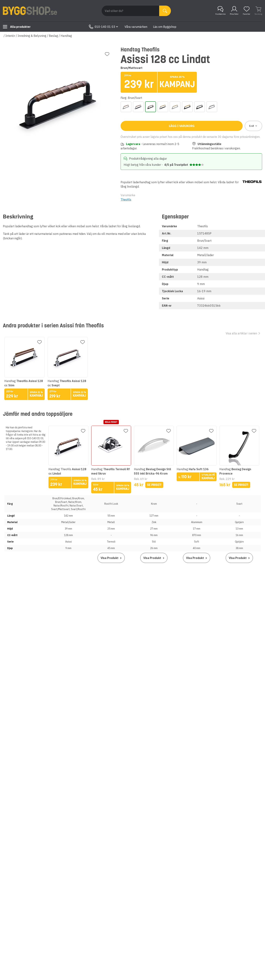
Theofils (126, 199)
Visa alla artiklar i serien (241, 333)
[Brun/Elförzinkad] (126, 106)
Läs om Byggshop (164, 26)
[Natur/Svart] (187, 106)
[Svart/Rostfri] (211, 106)
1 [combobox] (251, 126)
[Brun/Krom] (138, 106)
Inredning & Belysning (32, 36)
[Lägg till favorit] (107, 54)
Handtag (66, 36)
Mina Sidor (234, 14)
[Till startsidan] (30, 10)
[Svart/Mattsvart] (199, 106)
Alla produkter (20, 26)
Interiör (10, 36)
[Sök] (165, 11)
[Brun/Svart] (150, 106)
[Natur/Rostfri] (175, 106)
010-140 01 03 (105, 26)
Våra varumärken (136, 26)
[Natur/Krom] (162, 106)
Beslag (53, 36)
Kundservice (220, 14)
